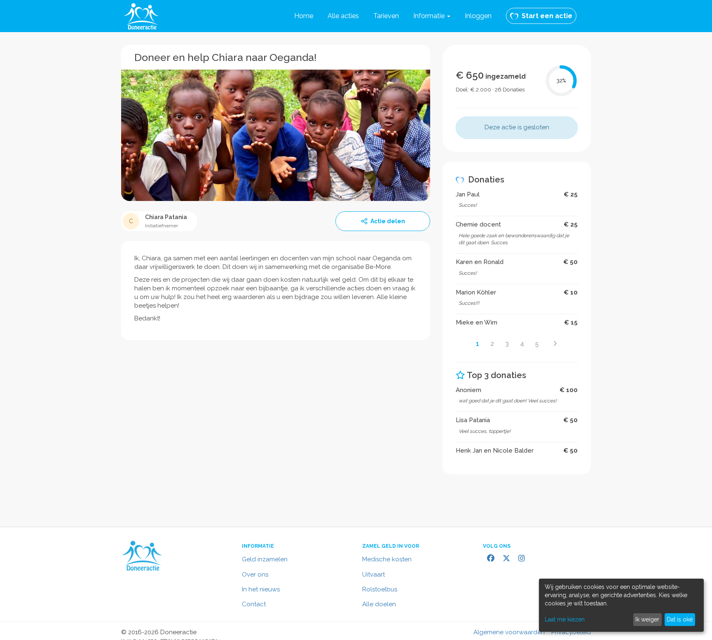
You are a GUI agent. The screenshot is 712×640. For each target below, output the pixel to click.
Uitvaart (373, 574)
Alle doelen (379, 604)
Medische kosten (387, 559)
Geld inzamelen (265, 559)
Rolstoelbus (379, 589)
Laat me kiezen (565, 619)
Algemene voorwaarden (509, 632)
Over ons (255, 574)
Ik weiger (647, 619)
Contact (254, 604)
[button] (431, 16)
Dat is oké (680, 619)
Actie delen (387, 221)
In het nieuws (261, 589)
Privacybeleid (571, 632)
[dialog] (621, 605)
